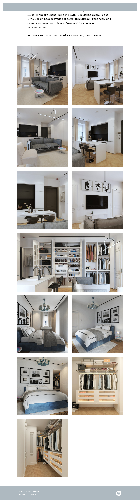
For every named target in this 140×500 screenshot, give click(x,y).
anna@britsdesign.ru (29, 491)
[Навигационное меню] (7, 7)
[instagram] (118, 493)
